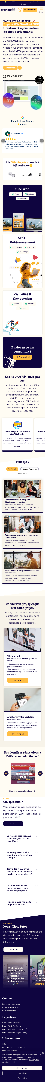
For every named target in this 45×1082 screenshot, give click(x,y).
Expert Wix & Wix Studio (11, 1026)
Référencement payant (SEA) (14, 1032)
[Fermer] (42, 1054)
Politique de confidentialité (13, 1047)
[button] (20, 10)
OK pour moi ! (22, 1068)
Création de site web (11, 1022)
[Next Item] (40, 773)
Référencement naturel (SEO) (14, 1029)
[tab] (12, 469)
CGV (4, 1044)
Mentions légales (9, 1050)
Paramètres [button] (22, 1078)
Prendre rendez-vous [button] (11, 1004)
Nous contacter (9, 1011)
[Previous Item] (6, 773)
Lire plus (17, 446)
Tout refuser (22, 1073)
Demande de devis (10, 1007)
